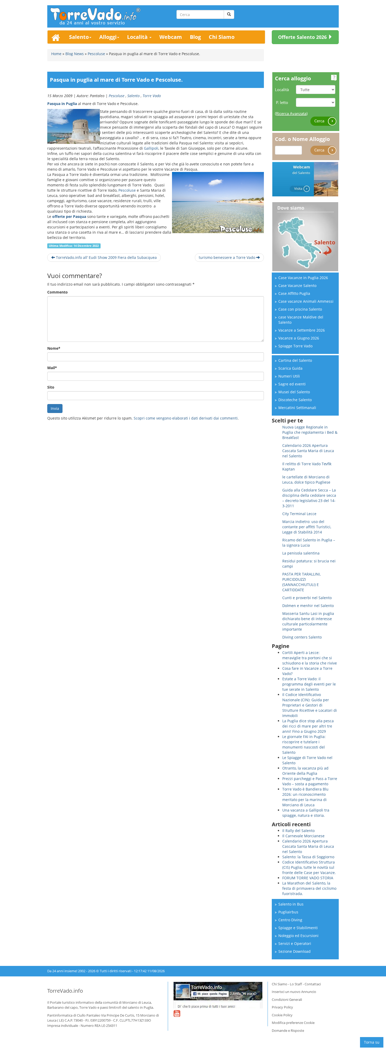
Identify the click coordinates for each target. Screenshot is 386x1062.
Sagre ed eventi (292, 383)
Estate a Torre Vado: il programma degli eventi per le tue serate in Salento (309, 684)
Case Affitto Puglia (294, 293)
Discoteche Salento (295, 399)
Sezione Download (294, 951)
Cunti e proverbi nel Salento (307, 597)
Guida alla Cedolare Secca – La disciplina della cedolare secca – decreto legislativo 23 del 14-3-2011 (309, 498)
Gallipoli (151, 148)
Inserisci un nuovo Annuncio (294, 991)
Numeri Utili (289, 376)
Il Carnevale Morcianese (303, 835)
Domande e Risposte (288, 1030)
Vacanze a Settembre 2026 (301, 330)
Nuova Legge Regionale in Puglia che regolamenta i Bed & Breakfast (309, 432)
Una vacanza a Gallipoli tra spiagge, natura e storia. (305, 813)
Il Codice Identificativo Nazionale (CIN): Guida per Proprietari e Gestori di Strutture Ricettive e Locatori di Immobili (309, 705)
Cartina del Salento (295, 360)
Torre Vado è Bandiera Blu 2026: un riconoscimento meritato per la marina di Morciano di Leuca (305, 797)
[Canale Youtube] (177, 1016)
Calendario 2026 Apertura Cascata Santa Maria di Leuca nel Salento (308, 450)
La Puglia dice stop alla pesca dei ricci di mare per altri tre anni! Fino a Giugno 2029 (308, 726)
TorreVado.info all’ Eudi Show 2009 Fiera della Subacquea (106, 257)
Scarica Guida (290, 368)
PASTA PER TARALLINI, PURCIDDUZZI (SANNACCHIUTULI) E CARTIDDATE (301, 582)
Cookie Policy (282, 1015)
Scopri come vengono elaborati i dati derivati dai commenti (186, 418)
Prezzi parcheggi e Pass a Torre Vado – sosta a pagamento (309, 781)
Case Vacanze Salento (297, 285)
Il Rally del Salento (298, 830)
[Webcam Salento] (305, 178)
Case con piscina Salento (300, 309)
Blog (195, 36)
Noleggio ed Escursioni (298, 935)
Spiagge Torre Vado (295, 345)
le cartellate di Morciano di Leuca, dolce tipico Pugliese (306, 479)
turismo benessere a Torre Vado (227, 257)
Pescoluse (116, 95)
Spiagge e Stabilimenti (298, 927)
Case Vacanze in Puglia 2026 (303, 277)
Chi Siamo (221, 36)
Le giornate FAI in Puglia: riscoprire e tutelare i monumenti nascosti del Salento (304, 744)
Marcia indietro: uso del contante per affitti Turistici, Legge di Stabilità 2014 (306, 527)
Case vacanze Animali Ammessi (305, 301)
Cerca (319, 120)
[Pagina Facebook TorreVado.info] (218, 995)
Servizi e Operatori (294, 943)
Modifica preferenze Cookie (293, 1022)
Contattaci (313, 984)
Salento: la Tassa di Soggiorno (308, 856)
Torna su (371, 1042)
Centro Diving (290, 919)
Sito (50, 387)
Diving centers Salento (302, 637)
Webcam (170, 36)
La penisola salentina (301, 553)
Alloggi (108, 36)
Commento (57, 292)
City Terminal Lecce (299, 513)
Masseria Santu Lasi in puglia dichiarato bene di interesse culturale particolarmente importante (308, 621)
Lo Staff (296, 984)
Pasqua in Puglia (62, 103)
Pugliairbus (288, 911)
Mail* (52, 367)
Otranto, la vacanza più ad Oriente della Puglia (305, 771)
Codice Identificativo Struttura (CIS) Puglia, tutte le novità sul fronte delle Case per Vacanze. (309, 867)
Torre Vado (152, 95)
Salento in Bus (291, 904)
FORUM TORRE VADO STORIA (307, 877)
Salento (79, 36)
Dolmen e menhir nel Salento (308, 605)
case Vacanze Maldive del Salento (300, 320)
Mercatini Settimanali (297, 407)
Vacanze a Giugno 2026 (298, 338)
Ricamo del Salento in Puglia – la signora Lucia (308, 542)
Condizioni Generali (287, 999)
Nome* (53, 348)
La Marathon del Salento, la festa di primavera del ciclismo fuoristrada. (309, 888)
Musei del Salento (294, 391)
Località (138, 36)
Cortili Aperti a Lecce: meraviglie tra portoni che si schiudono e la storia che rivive (309, 658)
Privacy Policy (282, 1007)
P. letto (282, 102)
